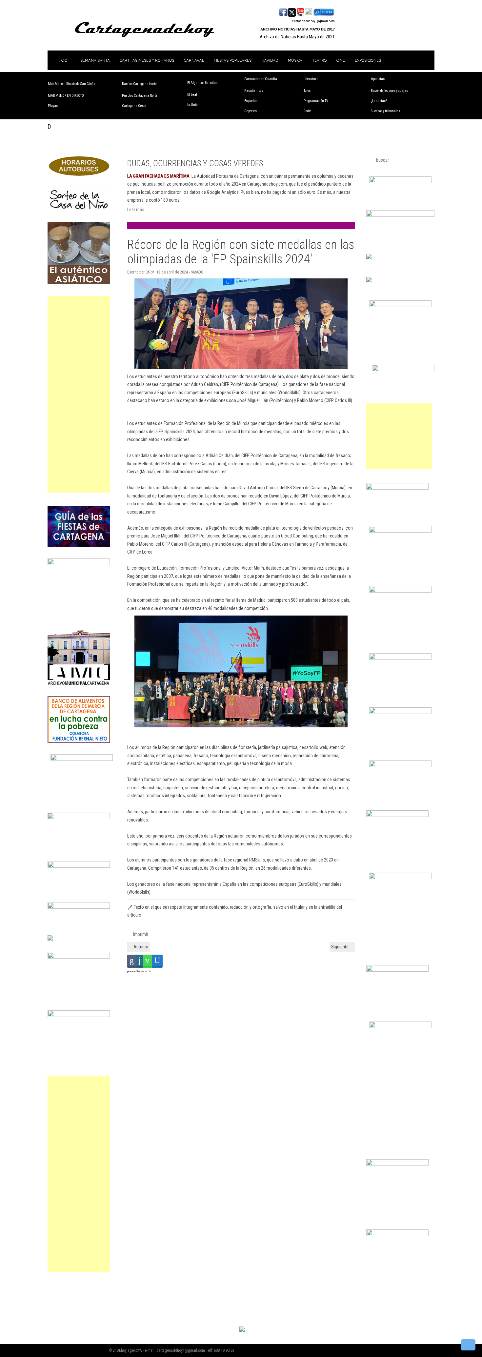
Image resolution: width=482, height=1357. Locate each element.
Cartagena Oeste (134, 106)
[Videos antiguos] (308, 11)
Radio (307, 111)
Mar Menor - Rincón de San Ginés (71, 84)
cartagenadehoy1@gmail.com (313, 21)
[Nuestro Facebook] (283, 11)
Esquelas (250, 101)
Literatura (311, 79)
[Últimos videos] (300, 11)
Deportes (250, 111)
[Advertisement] (79, 394)
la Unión (193, 105)
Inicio (61, 60)
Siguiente (340, 946)
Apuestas (378, 79)
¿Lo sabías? (379, 101)
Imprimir (140, 934)
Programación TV (316, 101)
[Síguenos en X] (292, 11)
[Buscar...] (324, 11)
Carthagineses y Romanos (147, 60)
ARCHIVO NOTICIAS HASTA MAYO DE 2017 (297, 29)
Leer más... (137, 209)
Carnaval (194, 60)
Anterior (140, 946)
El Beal (192, 94)
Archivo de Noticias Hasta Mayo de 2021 (297, 36)
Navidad (269, 60)
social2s (146, 971)
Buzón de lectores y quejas (389, 91)
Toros (307, 91)
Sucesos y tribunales (385, 111)
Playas (53, 106)
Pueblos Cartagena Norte (139, 95)
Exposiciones (368, 60)
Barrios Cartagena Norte (139, 84)
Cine (340, 60)
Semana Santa (95, 60)
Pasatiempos (253, 91)
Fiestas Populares (232, 60)
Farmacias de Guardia (260, 79)
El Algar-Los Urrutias (202, 83)
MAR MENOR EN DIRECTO (66, 95)
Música (295, 60)
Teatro (319, 60)
